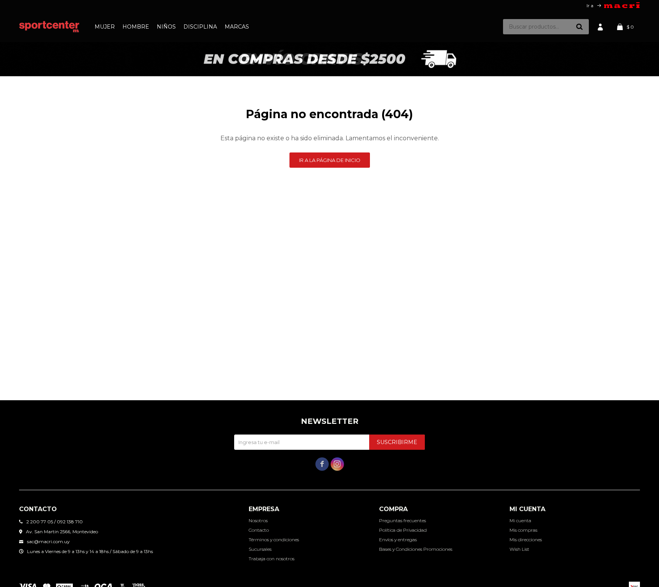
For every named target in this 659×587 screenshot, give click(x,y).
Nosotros (258, 520)
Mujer (105, 26)
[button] (579, 26)
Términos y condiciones (274, 539)
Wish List (519, 549)
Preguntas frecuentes (402, 520)
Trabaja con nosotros (271, 558)
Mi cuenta (520, 520)
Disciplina (200, 26)
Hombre (135, 26)
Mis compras (523, 530)
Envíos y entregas (398, 539)
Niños (166, 26)
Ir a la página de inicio (329, 160)
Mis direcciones (526, 539)
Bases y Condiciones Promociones (415, 549)
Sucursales (260, 549)
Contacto (259, 530)
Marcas (237, 26)
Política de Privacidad (403, 530)
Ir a (590, 5)
